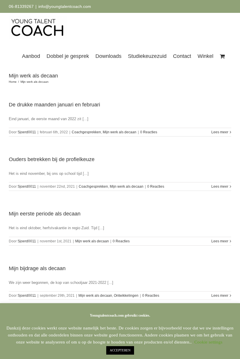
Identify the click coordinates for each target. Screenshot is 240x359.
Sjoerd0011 (27, 132)
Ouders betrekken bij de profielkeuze (52, 159)
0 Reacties (148, 132)
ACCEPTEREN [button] (120, 350)
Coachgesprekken (86, 132)
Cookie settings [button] (208, 342)
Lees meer (219, 132)
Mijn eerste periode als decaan (44, 214)
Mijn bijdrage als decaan (37, 268)
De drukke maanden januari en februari (54, 105)
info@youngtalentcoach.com (64, 6)
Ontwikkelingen (126, 296)
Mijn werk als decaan (119, 132)
